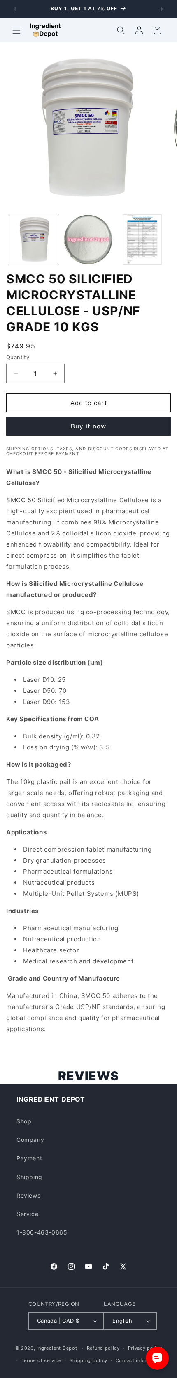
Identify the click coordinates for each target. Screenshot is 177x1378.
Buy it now (88, 426)
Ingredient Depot (57, 1348)
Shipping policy (89, 1360)
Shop (23, 1121)
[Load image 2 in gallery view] (88, 239)
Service (27, 1213)
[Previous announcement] (15, 9)
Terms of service (41, 1360)
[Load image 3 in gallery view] (142, 239)
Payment (29, 1158)
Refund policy (103, 1348)
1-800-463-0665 (41, 1232)
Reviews (28, 1195)
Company (30, 1139)
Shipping (29, 1176)
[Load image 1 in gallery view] (33, 239)
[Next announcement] (162, 9)
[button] (16, 30)
